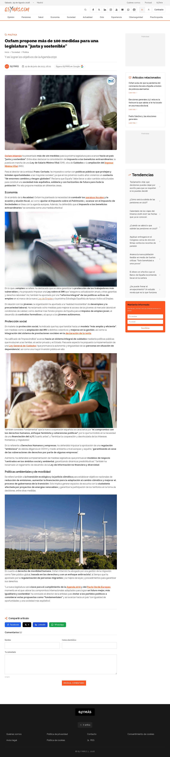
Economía (55, 17)
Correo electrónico (69, 640)
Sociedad (71, 17)
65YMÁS (14, 66)
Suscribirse (145, 328)
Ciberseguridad (136, 17)
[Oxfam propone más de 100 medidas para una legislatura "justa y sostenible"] (111, 81)
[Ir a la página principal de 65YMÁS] (17, 9)
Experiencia (116, 17)
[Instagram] (111, 10)
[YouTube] (116, 10)
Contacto (91, 734)
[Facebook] (93, 10)
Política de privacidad (57, 734)
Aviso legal (11, 740)
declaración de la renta (78, 333)
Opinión (10, 17)
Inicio (7, 52)
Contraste (158, 10)
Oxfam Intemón (13, 156)
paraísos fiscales (95, 197)
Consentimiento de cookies (141, 734)
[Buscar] (85, 9)
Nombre (8, 640)
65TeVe (159, 3)
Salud (40, 17)
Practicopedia (156, 17)
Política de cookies (56, 740)
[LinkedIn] (105, 10)
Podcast (148, 3)
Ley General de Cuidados (22, 346)
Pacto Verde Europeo (98, 587)
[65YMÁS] (7, 66)
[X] (99, 10)
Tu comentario (10, 652)
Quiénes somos (133, 3)
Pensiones (26, 17)
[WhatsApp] (128, 10)
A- (142, 10)
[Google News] (134, 10)
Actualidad (87, 17)
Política (12, 35)
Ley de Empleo (45, 298)
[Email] (122, 10)
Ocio (102, 17)
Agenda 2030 (74, 587)
